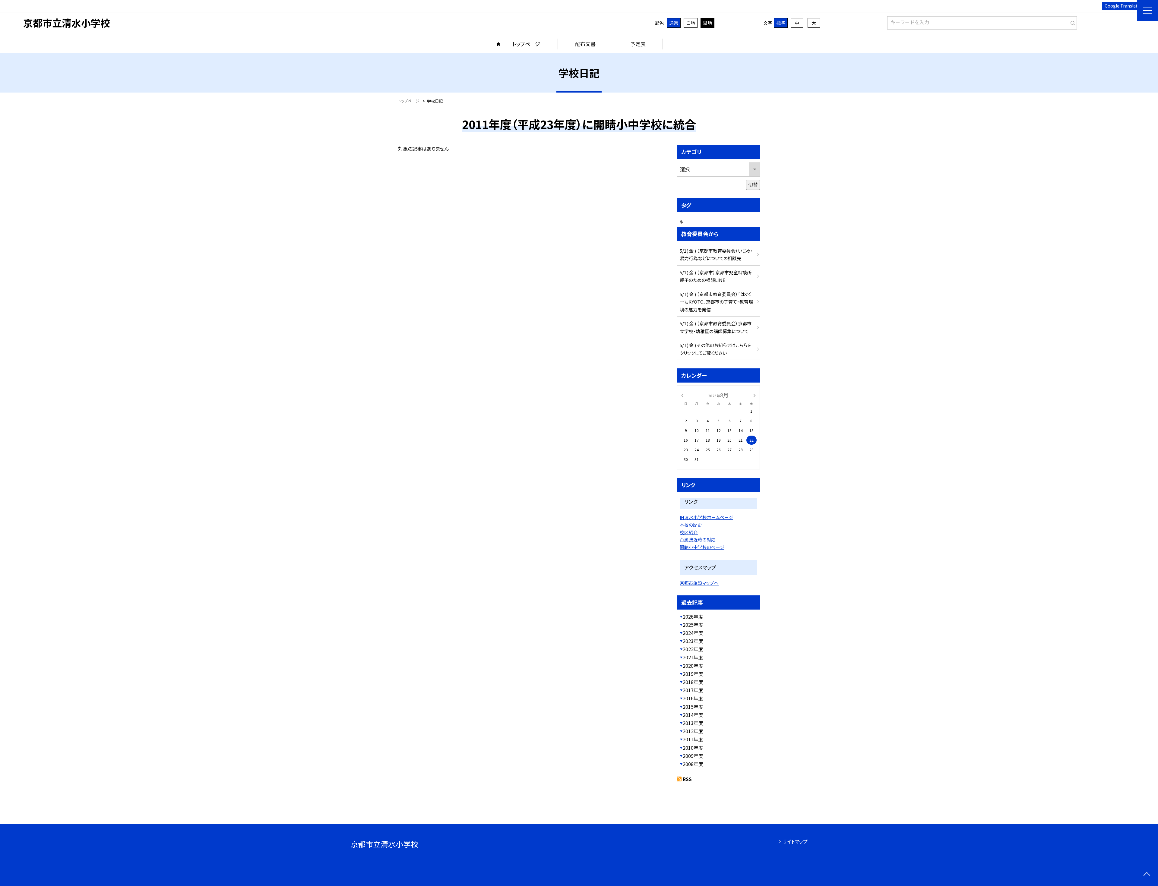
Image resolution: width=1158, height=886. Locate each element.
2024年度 (693, 632)
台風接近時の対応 (698, 539)
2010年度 (693, 747)
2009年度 (693, 755)
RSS (687, 779)
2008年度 (693, 764)
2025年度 (693, 624)
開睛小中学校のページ (702, 547)
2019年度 (693, 673)
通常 (673, 23)
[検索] (1071, 21)
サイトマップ (795, 841)
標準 (780, 23)
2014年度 (693, 714)
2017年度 (693, 690)
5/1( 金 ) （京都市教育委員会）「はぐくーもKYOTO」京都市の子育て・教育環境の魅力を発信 (716, 302)
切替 (753, 184)
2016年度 (693, 698)
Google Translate (1122, 6)
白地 (690, 23)
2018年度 (693, 682)
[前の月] (682, 394)
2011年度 (693, 739)
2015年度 (693, 706)
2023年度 (693, 641)
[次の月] (754, 394)
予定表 (638, 44)
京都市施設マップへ (699, 583)
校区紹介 (689, 532)
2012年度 (693, 731)
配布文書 (585, 44)
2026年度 (693, 616)
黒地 (707, 23)
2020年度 (693, 665)
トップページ (526, 44)
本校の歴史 (691, 525)
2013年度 (693, 723)
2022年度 (693, 649)
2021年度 (693, 657)
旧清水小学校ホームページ (706, 517)
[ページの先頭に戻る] (1146, 874)
